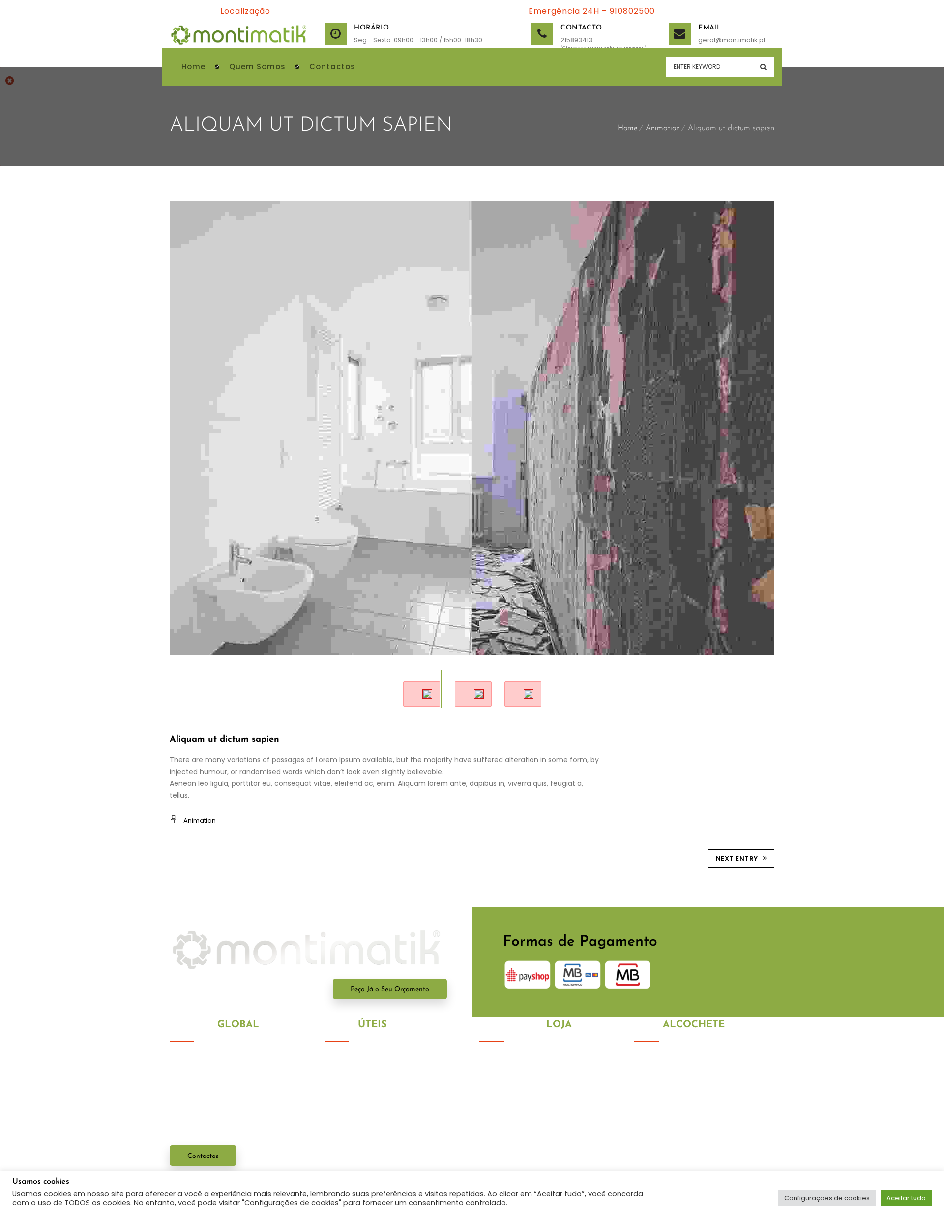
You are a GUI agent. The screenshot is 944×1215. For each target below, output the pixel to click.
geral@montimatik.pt (710, 40)
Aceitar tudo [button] (906, 1198)
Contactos (203, 1156)
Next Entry (737, 858)
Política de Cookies (356, 1078)
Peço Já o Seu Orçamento (390, 989)
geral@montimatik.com (697, 1154)
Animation (663, 128)
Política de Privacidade (364, 1061)
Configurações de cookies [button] (827, 1198)
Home (628, 128)
